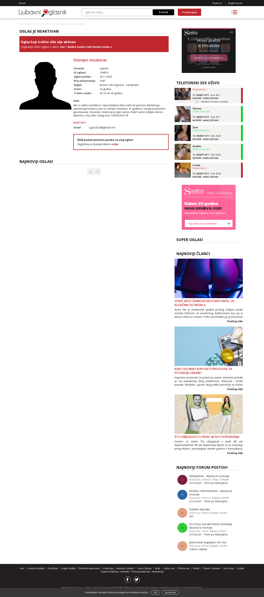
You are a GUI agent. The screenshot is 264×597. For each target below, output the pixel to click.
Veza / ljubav (145, 568)
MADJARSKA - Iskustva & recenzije (209, 476)
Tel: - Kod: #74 (206, 114)
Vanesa (197, 103)
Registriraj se (235, 3)
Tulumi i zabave (198, 549)
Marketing (157, 571)
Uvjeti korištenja (110, 571)
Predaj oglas (189, 12)
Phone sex (184, 568)
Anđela (197, 141)
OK (155, 592)
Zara (195, 122)
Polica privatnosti (140, 571)
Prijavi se (217, 3)
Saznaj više (170, 592)
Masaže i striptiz (125, 568)
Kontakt (125, 571)
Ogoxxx (104, 68)
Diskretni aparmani (89, 568)
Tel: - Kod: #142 (207, 151)
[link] (209, 207)
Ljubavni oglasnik (26, 24)
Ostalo (240, 568)
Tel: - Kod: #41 (206, 92)
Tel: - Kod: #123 (207, 133)
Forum (22, 3)
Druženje (53, 568)
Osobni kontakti (36, 568)
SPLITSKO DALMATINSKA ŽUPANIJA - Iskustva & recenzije (211, 525)
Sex (37, 24)
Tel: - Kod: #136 (207, 170)
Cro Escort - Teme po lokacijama (208, 483)
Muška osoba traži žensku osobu (53, 24)
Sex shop (228, 568)
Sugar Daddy (68, 568)
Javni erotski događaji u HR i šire (207, 542)
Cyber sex (169, 568)
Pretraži (163, 12)
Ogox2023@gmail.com (102, 127)
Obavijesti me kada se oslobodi (214, 97)
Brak (157, 568)
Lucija (196, 160)
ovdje (114, 144)
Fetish (196, 568)
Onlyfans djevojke (199, 509)
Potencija (108, 568)
